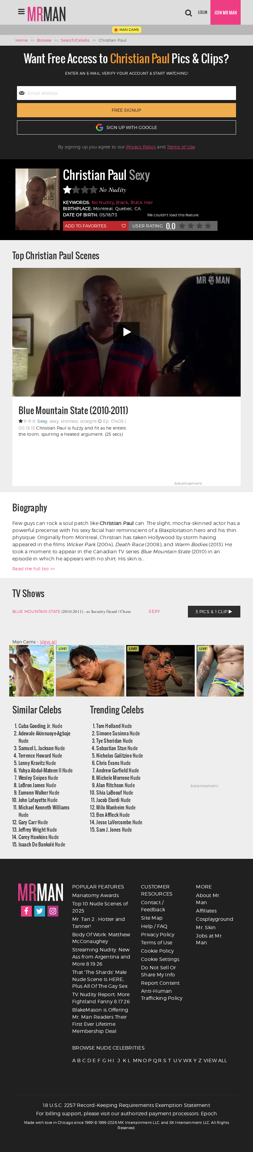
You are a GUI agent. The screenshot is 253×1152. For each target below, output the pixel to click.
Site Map (152, 918)
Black (122, 202)
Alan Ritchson (115, 784)
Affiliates (206, 911)
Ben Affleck (113, 814)
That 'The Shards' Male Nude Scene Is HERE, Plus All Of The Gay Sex (99, 979)
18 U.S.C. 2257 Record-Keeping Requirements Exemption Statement (126, 1105)
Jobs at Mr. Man (209, 939)
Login (202, 12)
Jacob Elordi (113, 799)
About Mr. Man (208, 898)
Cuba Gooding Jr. (40, 725)
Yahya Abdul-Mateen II (46, 770)
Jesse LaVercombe (119, 822)
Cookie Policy (157, 951)
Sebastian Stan (117, 747)
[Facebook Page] (26, 911)
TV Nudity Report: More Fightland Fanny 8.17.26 (101, 998)
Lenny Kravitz (37, 762)
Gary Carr (33, 822)
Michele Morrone (118, 777)
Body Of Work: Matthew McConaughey (101, 938)
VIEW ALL (206, 1060)
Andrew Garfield (117, 770)
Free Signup (126, 110)
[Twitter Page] (39, 911)
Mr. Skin (206, 927)
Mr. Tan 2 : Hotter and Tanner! (98, 922)
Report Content (160, 983)
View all (48, 641)
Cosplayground (214, 919)
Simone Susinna (118, 733)
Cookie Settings (160, 959)
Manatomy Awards (95, 895)
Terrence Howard (40, 755)
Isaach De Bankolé (42, 844)
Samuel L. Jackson (42, 747)
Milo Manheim (115, 807)
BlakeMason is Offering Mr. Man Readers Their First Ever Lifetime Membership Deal (100, 1020)
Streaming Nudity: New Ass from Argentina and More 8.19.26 (101, 957)
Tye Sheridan (114, 740)
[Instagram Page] (53, 911)
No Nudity (103, 202)
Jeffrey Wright (38, 829)
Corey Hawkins (39, 836)
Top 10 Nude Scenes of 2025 (100, 907)
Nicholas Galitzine (119, 755)
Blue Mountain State (36, 611)
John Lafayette (38, 799)
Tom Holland (114, 725)
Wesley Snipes (38, 777)
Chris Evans (113, 762)
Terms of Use (181, 146)
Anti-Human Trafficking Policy (162, 994)
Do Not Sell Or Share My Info (158, 971)
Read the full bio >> (33, 568)
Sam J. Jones (114, 829)
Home (21, 40)
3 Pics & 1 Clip (212, 611)
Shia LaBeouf (114, 792)
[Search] (188, 12)
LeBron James (37, 784)
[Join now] (225, 12)
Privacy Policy (141, 146)
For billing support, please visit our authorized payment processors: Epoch (126, 1114)
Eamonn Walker (39, 792)
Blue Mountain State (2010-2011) (73, 410)
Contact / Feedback (153, 906)
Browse (44, 40)
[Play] (126, 332)
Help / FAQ (154, 926)
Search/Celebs (75, 40)
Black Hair (142, 202)
